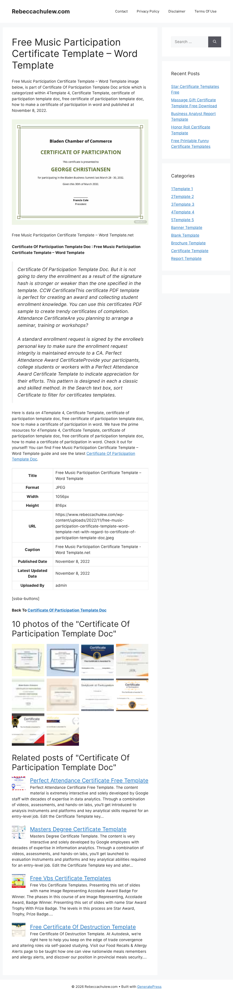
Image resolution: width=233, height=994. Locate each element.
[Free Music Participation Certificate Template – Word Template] (132, 660)
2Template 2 (182, 196)
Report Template (186, 258)
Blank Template (185, 235)
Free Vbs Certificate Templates (70, 878)
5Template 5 (182, 220)
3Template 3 (182, 204)
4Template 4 (182, 212)
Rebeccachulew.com (41, 11)
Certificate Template (189, 250)
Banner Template (186, 227)
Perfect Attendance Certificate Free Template (89, 780)
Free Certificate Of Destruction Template (83, 927)
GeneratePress (149, 986)
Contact (121, 11)
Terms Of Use (206, 11)
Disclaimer (176, 11)
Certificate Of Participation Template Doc (67, 610)
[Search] (214, 41)
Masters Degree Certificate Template (78, 829)
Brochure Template (188, 243)
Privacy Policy (148, 11)
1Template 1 (182, 189)
